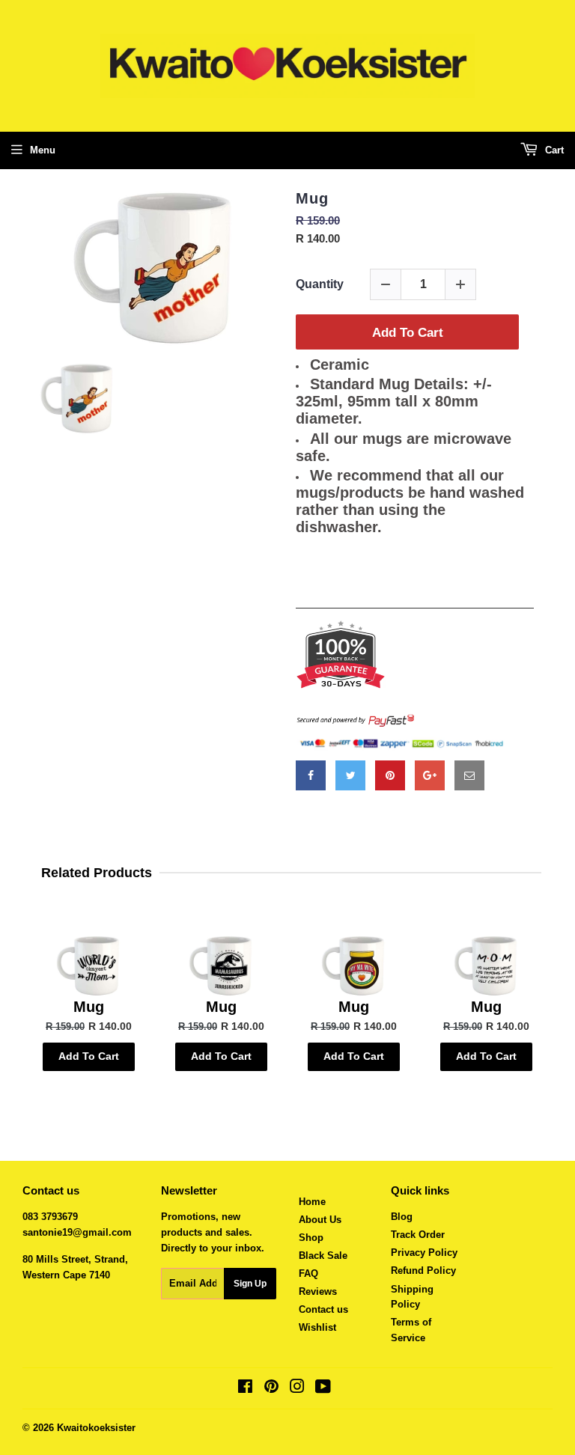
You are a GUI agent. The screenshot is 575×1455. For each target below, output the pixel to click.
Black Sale (323, 1255)
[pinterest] (390, 775)
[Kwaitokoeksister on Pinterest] (271, 1388)
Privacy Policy (424, 1252)
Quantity (320, 284)
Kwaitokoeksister (96, 1427)
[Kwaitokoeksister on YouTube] (323, 1388)
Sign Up (250, 1283)
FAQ (308, 1273)
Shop (311, 1237)
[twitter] (350, 775)
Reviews (318, 1291)
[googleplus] (430, 775)
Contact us (323, 1309)
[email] (469, 775)
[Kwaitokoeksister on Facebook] (245, 1388)
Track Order (418, 1234)
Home (312, 1201)
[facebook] (311, 775)
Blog (402, 1216)
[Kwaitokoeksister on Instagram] (297, 1388)
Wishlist (317, 1327)
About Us (320, 1219)
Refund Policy (423, 1270)
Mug (312, 198)
